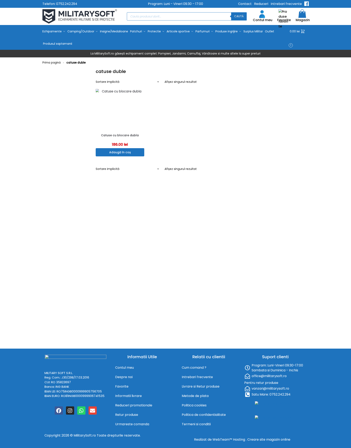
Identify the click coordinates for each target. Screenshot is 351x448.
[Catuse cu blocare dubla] (120, 109)
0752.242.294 (66, 3)
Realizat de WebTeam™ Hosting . (220, 439)
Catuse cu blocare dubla (120, 135)
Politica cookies (194, 405)
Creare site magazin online (268, 439)
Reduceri (261, 3)
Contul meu (262, 20)
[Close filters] (89, 70)
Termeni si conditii (196, 424)
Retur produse (126, 414)
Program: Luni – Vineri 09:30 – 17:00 (175, 3)
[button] (299, 37)
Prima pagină (51, 63)
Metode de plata (195, 395)
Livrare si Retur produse (200, 386)
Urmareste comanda (132, 424)
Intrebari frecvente (286, 3)
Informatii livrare (128, 395)
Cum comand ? (194, 367)
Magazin (303, 20)
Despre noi (124, 377)
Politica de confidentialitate (204, 414)
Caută (239, 16)
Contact (245, 3)
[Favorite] (142, 95)
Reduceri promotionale (133, 405)
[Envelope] (93, 410)
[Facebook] (59, 410)
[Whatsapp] (81, 410)
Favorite (284, 20)
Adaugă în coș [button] (120, 152)
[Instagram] (70, 410)
